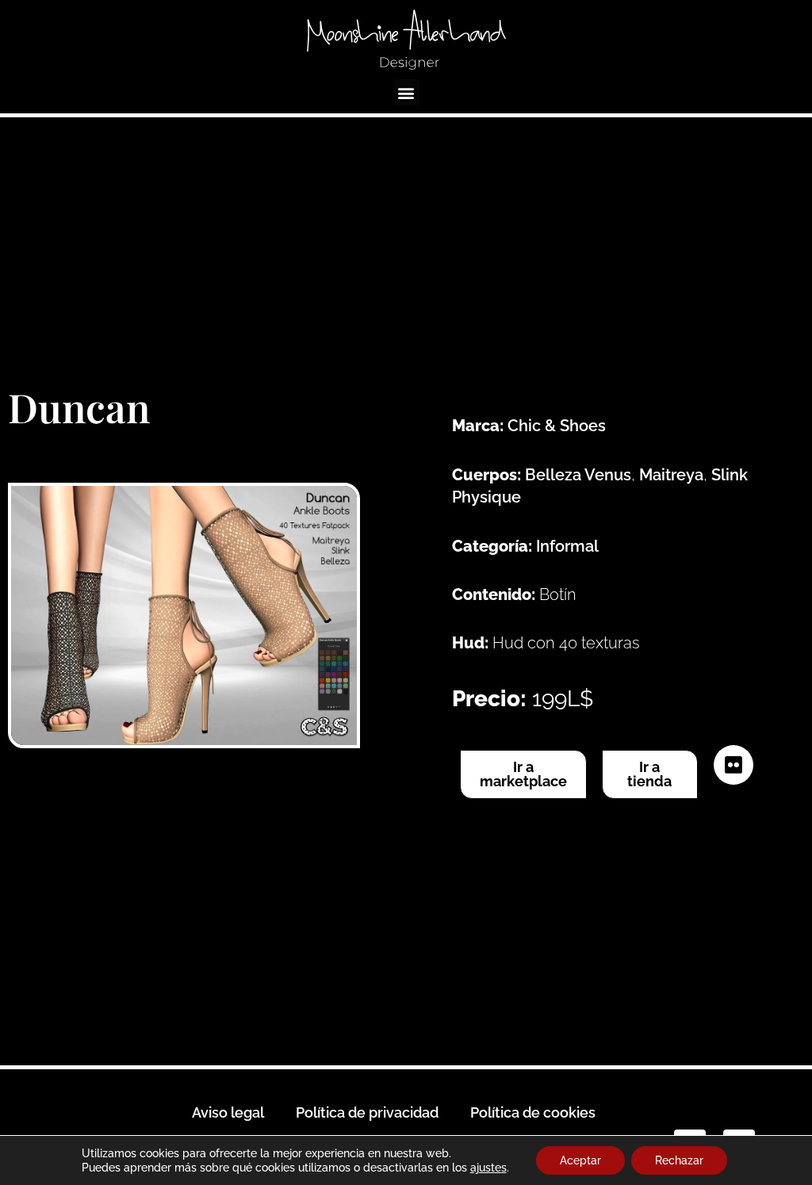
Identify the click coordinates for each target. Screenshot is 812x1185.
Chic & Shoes (557, 425)
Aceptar (580, 1160)
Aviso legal (228, 1112)
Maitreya (671, 474)
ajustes (488, 1167)
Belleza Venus (578, 474)
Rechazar (679, 1160)
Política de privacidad (367, 1112)
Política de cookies (533, 1112)
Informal (567, 546)
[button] (406, 92)
